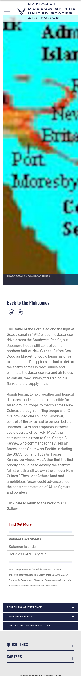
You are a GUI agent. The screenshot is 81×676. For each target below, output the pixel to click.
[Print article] (11, 312)
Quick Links (17, 644)
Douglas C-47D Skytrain (28, 554)
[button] (7, 11)
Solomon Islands (22, 546)
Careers (14, 656)
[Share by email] (20, 312)
